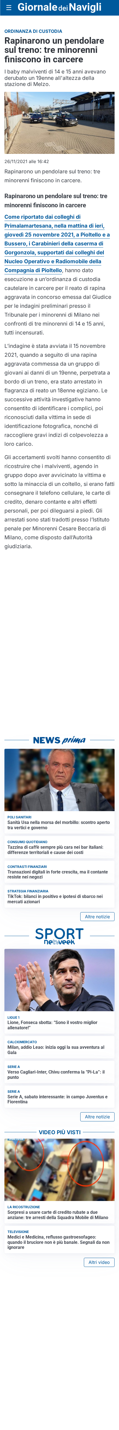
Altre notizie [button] (97, 916)
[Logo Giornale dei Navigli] (59, 8)
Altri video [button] (99, 1262)
